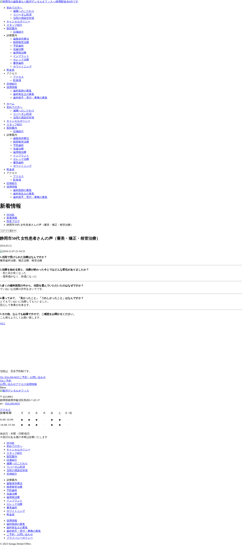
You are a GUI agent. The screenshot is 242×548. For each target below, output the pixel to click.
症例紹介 (12, 83)
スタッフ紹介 (14, 25)
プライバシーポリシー (20, 537)
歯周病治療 (19, 52)
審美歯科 (18, 63)
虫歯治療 (18, 49)
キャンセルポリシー (18, 21)
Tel (1, 380)
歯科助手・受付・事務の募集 (30, 97)
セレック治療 (21, 59)
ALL (2, 323)
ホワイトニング (22, 66)
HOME (10, 443)
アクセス (18, 76)
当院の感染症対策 (23, 18)
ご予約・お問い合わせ (20, 534)
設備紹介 (18, 31)
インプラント (21, 56)
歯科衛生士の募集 (23, 94)
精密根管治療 (21, 42)
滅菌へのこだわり (23, 11)
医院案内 (12, 28)
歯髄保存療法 (21, 38)
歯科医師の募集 (22, 90)
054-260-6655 (9, 377)
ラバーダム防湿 (22, 14)
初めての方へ (14, 7)
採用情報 (12, 87)
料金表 (10, 70)
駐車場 (17, 80)
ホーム (10, 103)
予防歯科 (18, 45)
